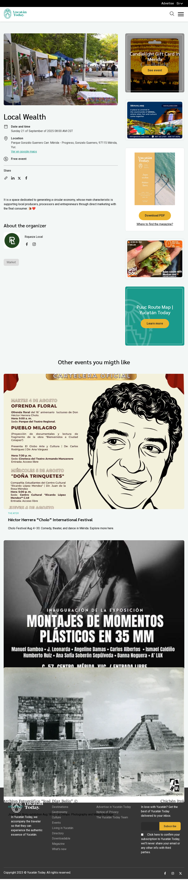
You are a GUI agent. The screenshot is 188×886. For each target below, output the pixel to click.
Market (11, 262)
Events (56, 822)
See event (155, 70)
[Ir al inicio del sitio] (15, 17)
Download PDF (155, 215)
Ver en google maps (24, 151)
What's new (59, 849)
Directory (58, 833)
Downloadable (61, 838)
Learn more (155, 323)
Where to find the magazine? (155, 224)
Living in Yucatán (62, 828)
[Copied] (6, 179)
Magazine (58, 843)
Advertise (167, 3)
